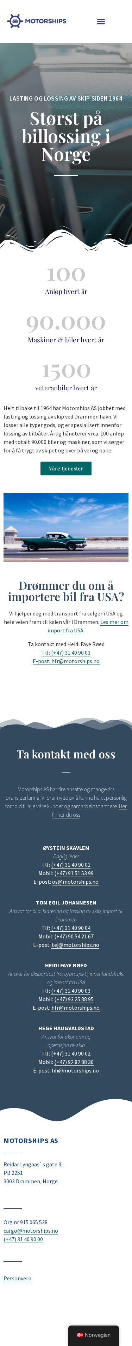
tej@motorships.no (75, 944)
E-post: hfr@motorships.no (66, 661)
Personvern (17, 1278)
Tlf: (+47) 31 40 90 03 (66, 652)
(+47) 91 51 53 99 (74, 873)
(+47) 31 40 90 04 (70, 927)
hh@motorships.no (75, 1070)
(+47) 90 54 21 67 (73, 936)
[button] (100, 21)
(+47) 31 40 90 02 (70, 1053)
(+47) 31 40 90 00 (23, 1239)
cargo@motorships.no (31, 1230)
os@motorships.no (75, 881)
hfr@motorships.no (75, 1007)
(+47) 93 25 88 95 (74, 999)
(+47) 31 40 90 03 (70, 990)
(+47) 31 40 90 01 (70, 864)
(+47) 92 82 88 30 (74, 1061)
